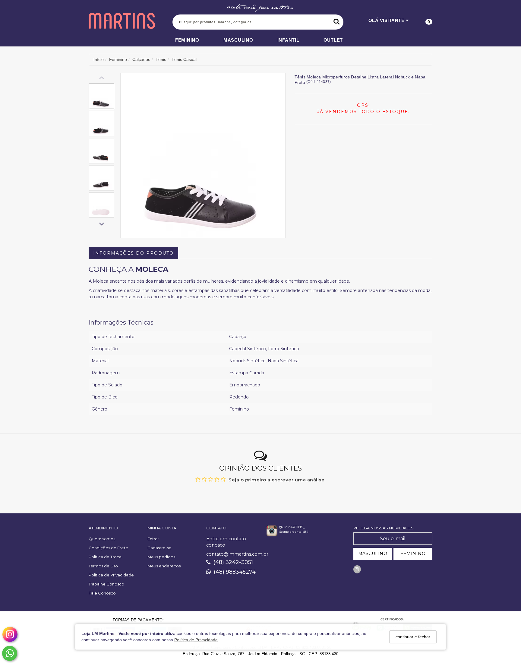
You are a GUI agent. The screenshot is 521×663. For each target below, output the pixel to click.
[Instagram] (357, 569)
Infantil (288, 40)
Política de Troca (105, 556)
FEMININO (412, 553)
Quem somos (102, 538)
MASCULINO (372, 553)
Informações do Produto (133, 253)
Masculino (238, 40)
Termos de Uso (103, 565)
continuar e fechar (413, 636)
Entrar (153, 538)
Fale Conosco (102, 593)
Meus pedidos (161, 556)
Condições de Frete (108, 547)
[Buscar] (336, 22)
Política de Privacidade (196, 640)
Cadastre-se (159, 547)
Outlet (333, 40)
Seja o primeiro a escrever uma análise (276, 480)
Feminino (187, 40)
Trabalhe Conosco (106, 584)
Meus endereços (164, 565)
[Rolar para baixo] (101, 224)
